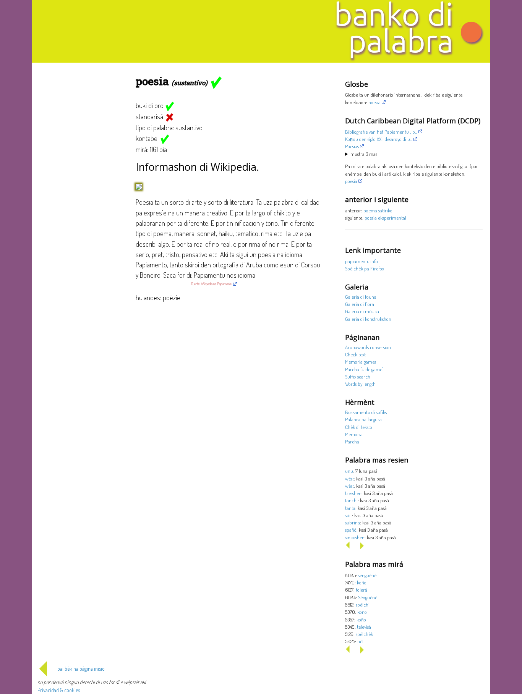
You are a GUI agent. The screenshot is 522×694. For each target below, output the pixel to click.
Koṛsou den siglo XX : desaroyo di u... (378, 139)
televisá (364, 626)
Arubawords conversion (368, 347)
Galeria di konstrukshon (368, 318)
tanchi (351, 500)
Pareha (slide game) (364, 369)
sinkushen (355, 537)
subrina (352, 522)
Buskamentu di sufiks (366, 412)
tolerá (361, 589)
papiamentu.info (361, 261)
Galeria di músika (362, 311)
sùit (348, 515)
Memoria (354, 434)
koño (361, 582)
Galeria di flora (359, 304)
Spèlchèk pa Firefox (364, 268)
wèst (349, 478)
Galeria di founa (360, 296)
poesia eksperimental (385, 217)
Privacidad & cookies (58, 690)
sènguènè (367, 575)
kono (362, 611)
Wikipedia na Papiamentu (216, 283)
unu (349, 471)
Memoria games (360, 361)
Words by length (360, 383)
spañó (351, 529)
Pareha (352, 441)
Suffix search (357, 376)
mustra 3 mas (363, 153)
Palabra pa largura (363, 419)
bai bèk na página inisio (81, 668)
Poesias (352, 146)
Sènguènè (367, 597)
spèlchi (363, 604)
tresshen (353, 493)
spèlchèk (364, 634)
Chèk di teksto (358, 427)
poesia (374, 102)
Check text (355, 354)
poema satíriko (377, 210)
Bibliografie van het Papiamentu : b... (381, 131)
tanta (350, 508)
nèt (360, 641)
